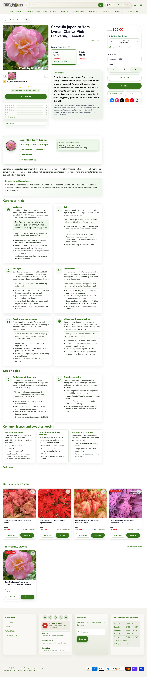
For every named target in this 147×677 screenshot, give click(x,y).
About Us (53, 11)
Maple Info (65, 11)
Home (11, 11)
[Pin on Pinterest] (132, 100)
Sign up (82, 639)
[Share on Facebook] (112, 100)
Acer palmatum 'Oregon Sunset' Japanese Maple (53, 521)
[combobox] (62, 4)
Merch (38, 11)
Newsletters (119, 11)
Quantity (110, 64)
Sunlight (44, 144)
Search (7, 627)
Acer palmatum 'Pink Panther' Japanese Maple (87, 521)
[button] (12, 76)
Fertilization (26, 149)
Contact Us (107, 11)
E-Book (44, 11)
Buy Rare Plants (15, 20)
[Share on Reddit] (127, 100)
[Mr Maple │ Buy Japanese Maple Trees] (15, 5)
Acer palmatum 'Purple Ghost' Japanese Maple (122, 521)
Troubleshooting (28, 160)
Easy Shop (29, 11)
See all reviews (10, 117)
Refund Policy (94, 11)
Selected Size (112, 54)
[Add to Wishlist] (140, 29)
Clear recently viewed (134, 547)
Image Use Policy (11, 635)
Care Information (79, 11)
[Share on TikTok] (122, 100)
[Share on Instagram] (117, 100)
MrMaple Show (133, 11)
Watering (25, 144)
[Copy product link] (137, 100)
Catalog (19, 11)
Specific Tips (26, 154)
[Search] (100, 5)
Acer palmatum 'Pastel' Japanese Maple (17, 521)
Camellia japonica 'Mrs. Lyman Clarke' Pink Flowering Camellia (18, 583)
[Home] (5, 20)
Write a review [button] (25, 96)
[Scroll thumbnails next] (46, 76)
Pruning (39, 149)
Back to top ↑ (9, 467)
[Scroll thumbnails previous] (5, 76)
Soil (34, 144)
